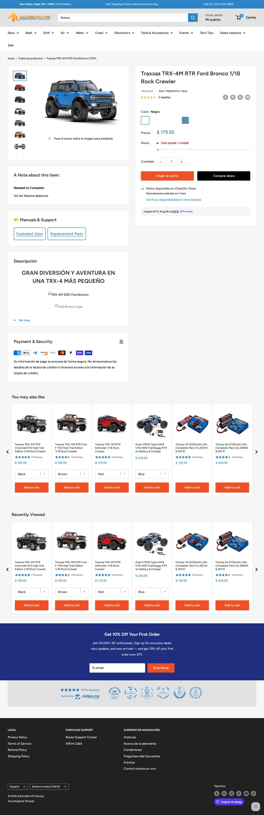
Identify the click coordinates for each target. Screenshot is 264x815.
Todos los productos (30, 58)
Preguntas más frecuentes (142, 756)
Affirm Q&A (74, 743)
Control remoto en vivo (140, 768)
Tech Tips (206, 32)
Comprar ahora (223, 176)
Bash (29, 32)
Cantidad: (147, 162)
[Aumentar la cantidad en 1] (181, 162)
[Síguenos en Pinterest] (239, 793)
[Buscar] (193, 17)
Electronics (122, 32)
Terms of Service (19, 743)
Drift (46, 32)
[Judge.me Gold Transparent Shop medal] (131, 693)
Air (63, 32)
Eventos (129, 762)
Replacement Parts (66, 233)
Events (184, 32)
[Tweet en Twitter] (240, 97)
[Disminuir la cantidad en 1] (161, 162)
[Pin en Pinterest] (233, 97)
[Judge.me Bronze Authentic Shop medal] (163, 693)
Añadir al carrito (167, 176)
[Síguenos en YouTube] (246, 793)
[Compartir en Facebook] (225, 97)
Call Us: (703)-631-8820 (219, 4)
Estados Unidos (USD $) (46, 786)
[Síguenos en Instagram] (231, 793)
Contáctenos (133, 750)
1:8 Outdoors (45, 4)
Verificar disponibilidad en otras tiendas (173, 200)
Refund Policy (17, 750)
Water (80, 32)
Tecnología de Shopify (21, 801)
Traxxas (147, 91)
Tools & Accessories (155, 32)
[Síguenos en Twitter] (224, 793)
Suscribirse (161, 668)
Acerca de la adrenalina (140, 743)
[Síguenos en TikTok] (253, 793)
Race (11, 32)
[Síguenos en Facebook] (217, 793)
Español (14, 786)
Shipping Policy (19, 756)
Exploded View (29, 233)
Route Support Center (81, 737)
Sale (11, 45)
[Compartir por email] (247, 97)
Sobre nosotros (230, 32)
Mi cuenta (212, 20)
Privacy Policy (17, 737)
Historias (130, 737)
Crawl (99, 32)
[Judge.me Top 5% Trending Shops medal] (196, 693)
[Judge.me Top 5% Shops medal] (179, 693)
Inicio (11, 58)
